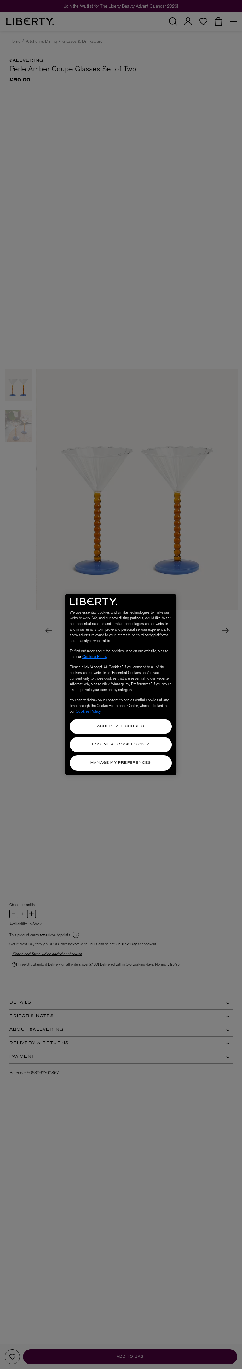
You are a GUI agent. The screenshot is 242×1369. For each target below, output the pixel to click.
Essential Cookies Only (120, 744)
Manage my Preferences (120, 762)
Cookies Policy (94, 656)
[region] (120, 684)
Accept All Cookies (121, 726)
